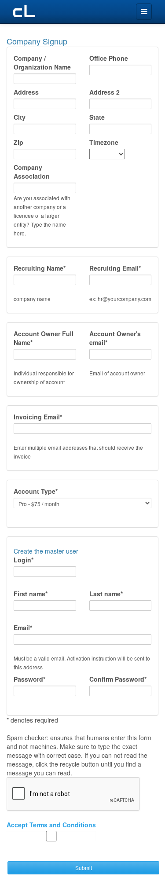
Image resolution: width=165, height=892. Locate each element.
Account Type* (36, 491)
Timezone (103, 142)
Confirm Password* (118, 679)
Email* (23, 627)
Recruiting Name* (40, 268)
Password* (29, 679)
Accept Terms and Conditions (51, 824)
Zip (18, 142)
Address (26, 92)
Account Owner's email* (115, 338)
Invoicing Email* (38, 416)
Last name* (106, 593)
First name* (31, 593)
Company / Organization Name (42, 62)
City (20, 117)
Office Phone (108, 58)
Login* (23, 559)
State (97, 117)
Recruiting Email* (115, 268)
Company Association (32, 171)
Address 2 (104, 92)
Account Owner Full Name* (43, 338)
